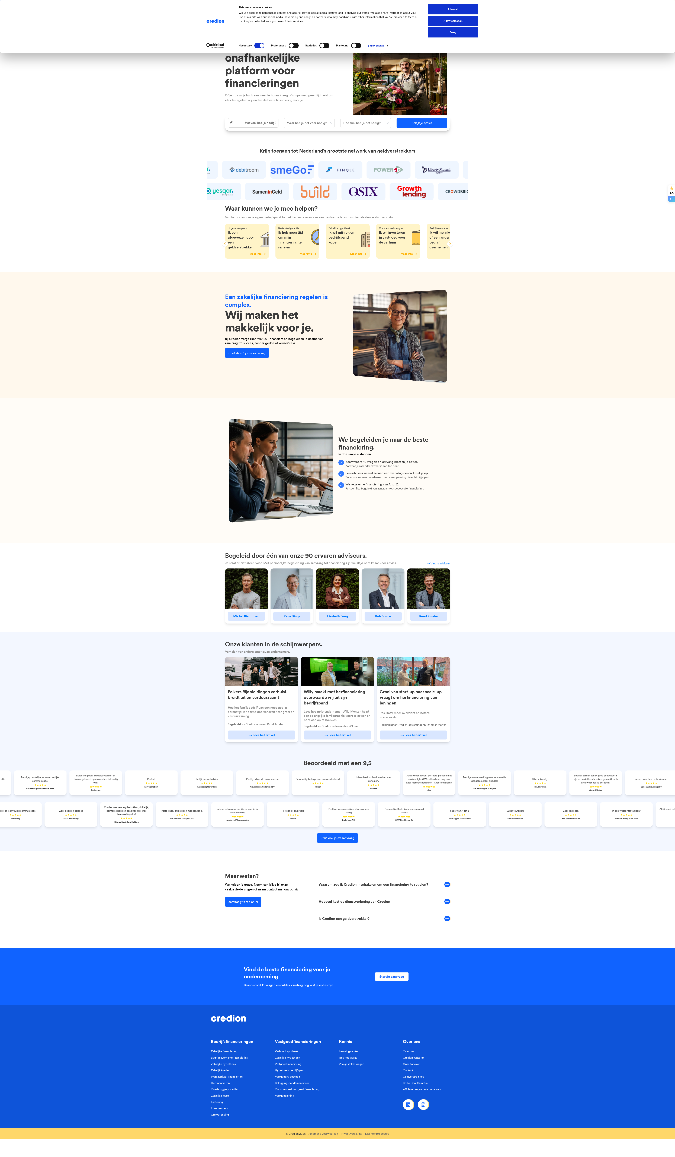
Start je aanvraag (391, 976)
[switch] (294, 45)
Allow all (453, 9)
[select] (309, 123)
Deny (453, 32)
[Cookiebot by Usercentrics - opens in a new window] (215, 45)
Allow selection (453, 20)
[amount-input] (253, 123)
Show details (376, 45)
